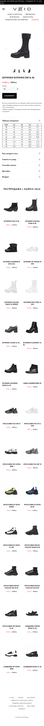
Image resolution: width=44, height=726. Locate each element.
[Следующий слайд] (38, 48)
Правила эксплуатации (22, 703)
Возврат (22, 709)
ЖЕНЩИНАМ (30, 14)
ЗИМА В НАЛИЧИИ (14, 14)
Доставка (31, 706)
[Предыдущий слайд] (6, 48)
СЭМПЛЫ (35, 19)
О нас (11, 697)
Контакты (31, 697)
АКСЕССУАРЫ (28, 17)
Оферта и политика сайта (22, 700)
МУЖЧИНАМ (14, 17)
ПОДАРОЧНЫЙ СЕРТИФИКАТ (16, 19)
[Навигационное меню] (3, 9)
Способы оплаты (16, 706)
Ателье (20, 697)
